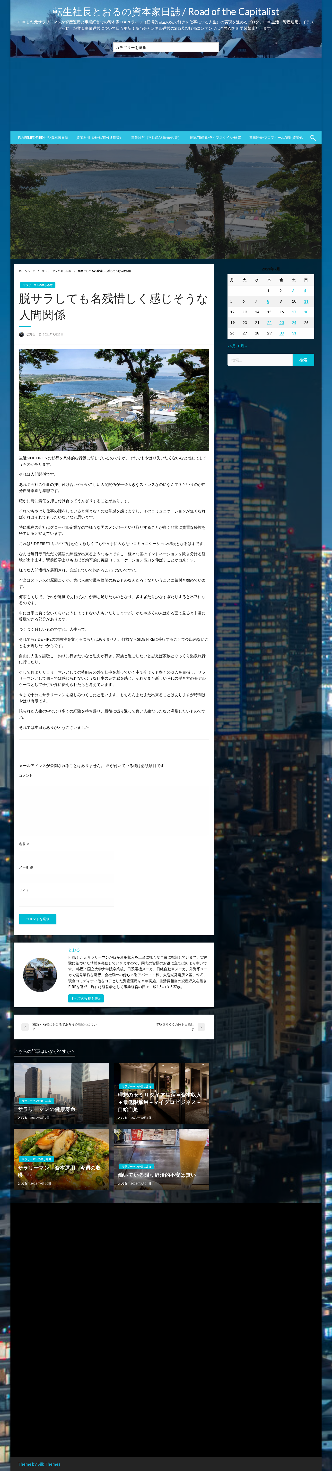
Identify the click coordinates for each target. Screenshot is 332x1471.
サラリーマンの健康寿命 (46, 1109)
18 (306, 311)
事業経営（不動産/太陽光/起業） (156, 137)
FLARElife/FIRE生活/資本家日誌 (43, 137)
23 (282, 322)
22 (269, 322)
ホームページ (27, 270)
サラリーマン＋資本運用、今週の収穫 (59, 1171)
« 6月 (231, 345)
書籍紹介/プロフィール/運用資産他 (276, 137)
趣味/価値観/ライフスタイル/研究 (215, 137)
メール (26, 867)
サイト (24, 890)
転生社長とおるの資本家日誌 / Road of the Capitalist (166, 11)
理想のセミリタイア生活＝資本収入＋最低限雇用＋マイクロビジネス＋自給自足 (159, 1102)
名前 (24, 844)
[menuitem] (43, 137)
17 (294, 311)
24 (294, 322)
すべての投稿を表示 (86, 998)
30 (282, 333)
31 (294, 333)
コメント (28, 775)
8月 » (242, 345)
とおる (31, 334)
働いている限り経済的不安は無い (157, 1175)
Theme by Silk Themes (39, 1464)
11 (306, 301)
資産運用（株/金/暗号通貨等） (99, 137)
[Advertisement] (166, 95)
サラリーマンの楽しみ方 (56, 270)
